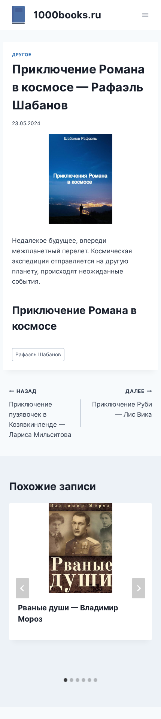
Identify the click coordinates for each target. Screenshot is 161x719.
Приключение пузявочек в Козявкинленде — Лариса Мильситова (40, 413)
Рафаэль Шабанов (38, 354)
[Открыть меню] (145, 15)
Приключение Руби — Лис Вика (122, 403)
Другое (21, 54)
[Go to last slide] (22, 588)
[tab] (65, 680)
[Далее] (138, 588)
